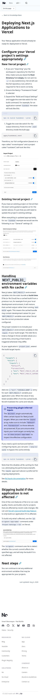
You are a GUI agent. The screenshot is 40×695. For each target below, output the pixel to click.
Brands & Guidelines (29, 677)
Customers (5, 656)
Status (4, 630)
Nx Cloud (5, 677)
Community (6, 651)
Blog (3, 642)
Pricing (24, 651)
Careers (24, 672)
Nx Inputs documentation (15, 478)
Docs (11, 3)
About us (25, 668)
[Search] (26, 3)
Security (10, 630)
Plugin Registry (7, 660)
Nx (3, 672)
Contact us (25, 682)
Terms (24, 656)
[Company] (21, 694)
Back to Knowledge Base (12, 15)
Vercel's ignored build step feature (22, 511)
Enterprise (5, 682)
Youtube (5, 646)
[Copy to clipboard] (35, 118)
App (23, 642)
